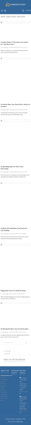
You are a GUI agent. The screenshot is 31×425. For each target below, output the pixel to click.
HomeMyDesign (18, 421)
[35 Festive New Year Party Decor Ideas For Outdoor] (15, 80)
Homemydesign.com (6, 376)
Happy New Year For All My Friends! (13, 291)
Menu (27, 11)
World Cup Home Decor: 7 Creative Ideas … (23, 387)
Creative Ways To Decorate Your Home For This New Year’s (14, 43)
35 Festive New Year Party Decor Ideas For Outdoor (15, 106)
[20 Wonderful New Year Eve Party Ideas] (15, 314)
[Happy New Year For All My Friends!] (15, 266)
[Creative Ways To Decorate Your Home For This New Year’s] (15, 30)
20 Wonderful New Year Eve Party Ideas (14, 329)
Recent (7, 354)
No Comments (23, 47)
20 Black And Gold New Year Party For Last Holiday (14, 230)
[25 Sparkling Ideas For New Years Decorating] (15, 142)
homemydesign (5, 47)
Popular (8, 351)
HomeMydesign (10, 419)
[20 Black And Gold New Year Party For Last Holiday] (15, 204)
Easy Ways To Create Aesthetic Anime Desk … (24, 406)
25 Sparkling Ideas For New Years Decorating (12, 168)
